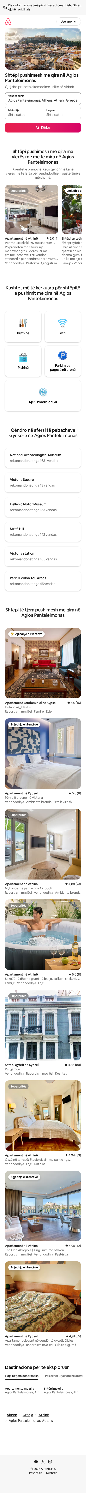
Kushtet (51, 1473)
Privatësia (35, 1473)
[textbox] (24, 114)
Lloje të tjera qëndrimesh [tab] (21, 1376)
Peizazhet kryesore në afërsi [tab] (64, 1376)
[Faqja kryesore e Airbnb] (8, 21)
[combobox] (43, 100)
